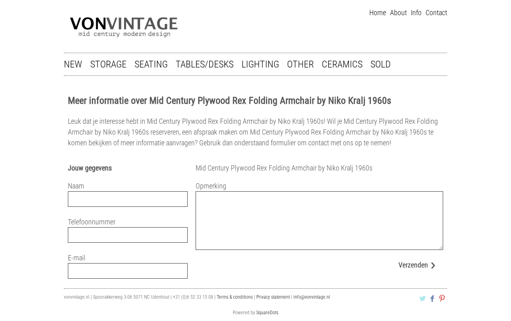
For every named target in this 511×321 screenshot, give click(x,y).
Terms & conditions (235, 297)
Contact (436, 12)
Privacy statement (273, 297)
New (73, 64)
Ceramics (342, 64)
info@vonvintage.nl (311, 297)
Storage (108, 64)
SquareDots (267, 312)
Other (300, 64)
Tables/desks (205, 64)
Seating (151, 64)
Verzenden (413, 265)
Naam (76, 186)
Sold (380, 64)
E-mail (76, 258)
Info (416, 12)
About (398, 12)
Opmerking (211, 186)
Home (377, 12)
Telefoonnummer (91, 222)
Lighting (260, 64)
